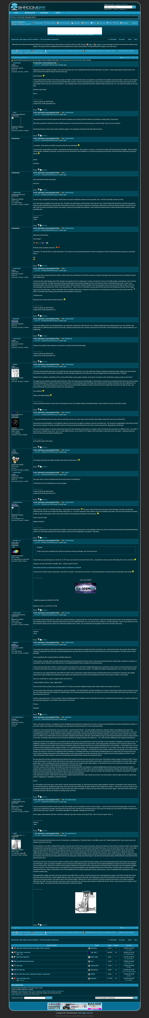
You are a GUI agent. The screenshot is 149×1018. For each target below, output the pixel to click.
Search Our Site (109, 4)
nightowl (68, 717)
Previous (122, 39)
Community (44, 13)
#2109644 (37, 719)
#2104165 (37, 504)
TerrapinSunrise (70, 800)
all (21, 954)
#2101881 (37, 452)
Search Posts (51, 23)
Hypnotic (94, 978)
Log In (115, 9)
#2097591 (37, 270)
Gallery (58, 13)
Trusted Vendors (64, 23)
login (90, 44)
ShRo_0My (94, 957)
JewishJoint (69, 112)
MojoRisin (68, 338)
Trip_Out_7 (94, 952)
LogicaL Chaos (46, 991)
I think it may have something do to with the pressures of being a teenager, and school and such (67, 549)
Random (125, 23)
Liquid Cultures (39, 51)
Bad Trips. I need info (23, 952)
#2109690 (37, 835)
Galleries (86, 23)
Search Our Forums (121, 4)
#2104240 (37, 542)
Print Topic (36, 994)
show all (135, 57)
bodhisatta (60, 991)
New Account (108, 9)
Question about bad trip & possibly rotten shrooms (33, 948)
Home (16, 13)
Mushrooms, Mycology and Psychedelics (25, 39)
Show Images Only (17, 994)
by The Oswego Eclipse (129, 971)
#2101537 (37, 414)
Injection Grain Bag (24, 51)
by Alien (129, 967)
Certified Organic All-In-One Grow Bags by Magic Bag (64, 51)
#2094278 (37, 114)
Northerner (54, 991)
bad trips (19, 965)
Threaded (113, 39)
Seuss (67, 450)
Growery (134, 23)
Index (130, 39)
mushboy (38, 991)
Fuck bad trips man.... (24, 978)
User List (102, 23)
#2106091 (37, 615)
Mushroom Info (30, 13)
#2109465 (37, 644)
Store (117, 23)
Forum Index (39, 23)
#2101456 (37, 366)
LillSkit (93, 974)
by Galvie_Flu (129, 963)
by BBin (129, 975)
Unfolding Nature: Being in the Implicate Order (100, 51)
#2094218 (37, 65)
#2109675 (37, 801)
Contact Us (123, 9)
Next (135, 39)
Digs (66, 472)
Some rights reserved (85, 1013)
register (99, 44)
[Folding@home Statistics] (16, 428)
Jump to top (16, 927)
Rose (33, 991)
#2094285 (37, 174)
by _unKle (129, 950)
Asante (29, 991)
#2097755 (37, 320)
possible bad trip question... (26, 961)
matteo (67, 412)
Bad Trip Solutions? (23, 957)
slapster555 (94, 965)
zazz (92, 961)
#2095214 (37, 194)
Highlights (76, 23)
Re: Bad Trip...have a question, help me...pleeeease (33, 974)
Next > (129, 57)
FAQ (94, 23)
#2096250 (37, 230)
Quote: (40, 547)
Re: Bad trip (21, 970)
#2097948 (37, 340)
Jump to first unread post (20, 57)
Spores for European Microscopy (36, 53)
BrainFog (94, 948)
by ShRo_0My (129, 958)
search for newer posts (78, 60)
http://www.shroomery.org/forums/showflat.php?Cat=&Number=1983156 (57, 567)
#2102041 (37, 474)
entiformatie (69, 228)
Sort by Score (28, 994)
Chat (110, 23)
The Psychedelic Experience (49, 39)
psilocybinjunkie (22, 991)
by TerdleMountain (129, 954)
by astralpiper (129, 980)
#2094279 (37, 140)
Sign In (16, 24)
